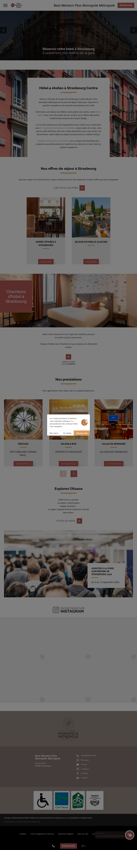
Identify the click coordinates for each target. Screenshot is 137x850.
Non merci (54, 433)
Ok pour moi (81, 433)
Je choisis (67, 433)
